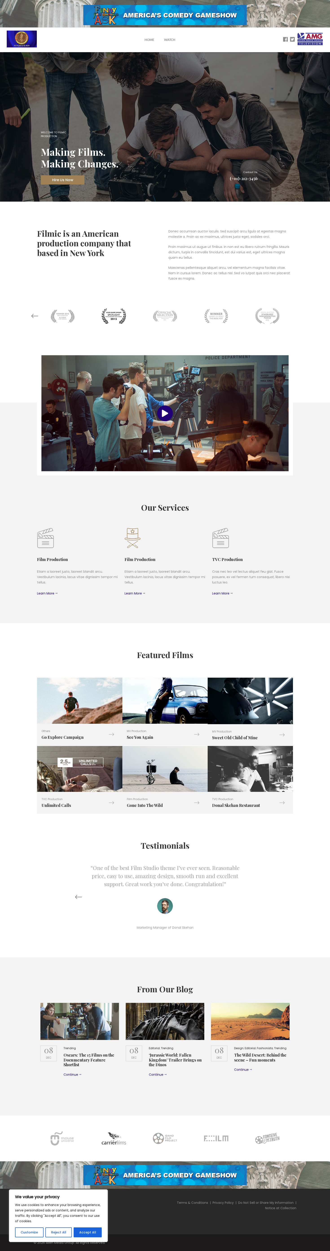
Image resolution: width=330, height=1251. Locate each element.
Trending (70, 1048)
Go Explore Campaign (63, 737)
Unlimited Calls (56, 805)
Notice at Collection (280, 1208)
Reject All (58, 1232)
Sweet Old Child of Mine (235, 737)
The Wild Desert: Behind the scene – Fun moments (260, 1057)
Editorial (154, 1048)
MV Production (136, 731)
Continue (71, 1074)
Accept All (87, 1232)
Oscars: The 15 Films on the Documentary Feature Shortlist (89, 1059)
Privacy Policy (223, 1202)
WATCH (169, 40)
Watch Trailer (81, 701)
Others (46, 731)
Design (239, 1048)
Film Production (137, 799)
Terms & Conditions (192, 1202)
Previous (34, 316)
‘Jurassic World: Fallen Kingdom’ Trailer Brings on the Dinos (175, 1059)
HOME (149, 40)
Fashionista (265, 1048)
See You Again (140, 737)
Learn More (45, 593)
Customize (29, 1232)
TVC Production (52, 799)
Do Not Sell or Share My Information (266, 1202)
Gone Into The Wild (145, 805)
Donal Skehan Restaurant (236, 805)
